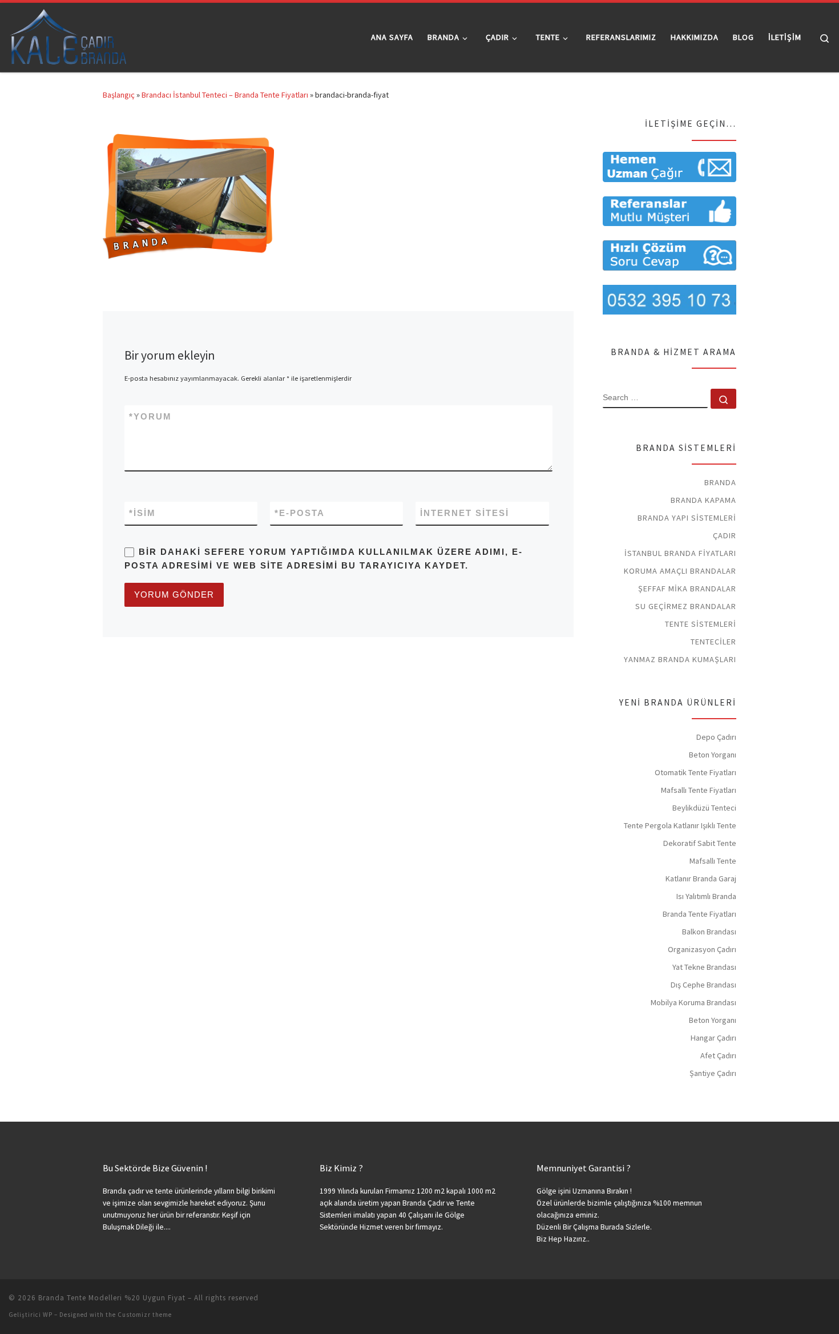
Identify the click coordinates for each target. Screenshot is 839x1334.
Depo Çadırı (716, 737)
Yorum (150, 416)
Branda (720, 482)
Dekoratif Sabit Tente (699, 843)
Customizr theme (145, 1315)
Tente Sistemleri (700, 624)
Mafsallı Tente (712, 861)
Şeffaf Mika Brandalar (687, 588)
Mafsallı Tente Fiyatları (698, 790)
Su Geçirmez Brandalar (685, 606)
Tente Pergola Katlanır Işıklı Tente (680, 825)
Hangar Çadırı (713, 1038)
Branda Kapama (703, 500)
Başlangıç (119, 95)
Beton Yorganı (712, 754)
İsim (142, 513)
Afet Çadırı (718, 1055)
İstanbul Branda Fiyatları (680, 553)
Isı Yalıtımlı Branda (706, 896)
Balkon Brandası (709, 931)
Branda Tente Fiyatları (699, 914)
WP (48, 1315)
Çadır (724, 535)
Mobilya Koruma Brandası (693, 1002)
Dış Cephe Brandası (703, 985)
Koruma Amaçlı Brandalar (680, 571)
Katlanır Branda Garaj (700, 878)
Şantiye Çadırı (712, 1073)
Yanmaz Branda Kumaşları (680, 659)
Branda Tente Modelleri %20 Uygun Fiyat (111, 1298)
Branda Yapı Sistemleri (687, 518)
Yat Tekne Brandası (704, 967)
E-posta (300, 513)
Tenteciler (713, 641)
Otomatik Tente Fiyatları (695, 772)
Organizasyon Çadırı (702, 949)
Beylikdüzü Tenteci (704, 808)
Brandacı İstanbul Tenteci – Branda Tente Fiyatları (225, 95)
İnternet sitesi (464, 513)
